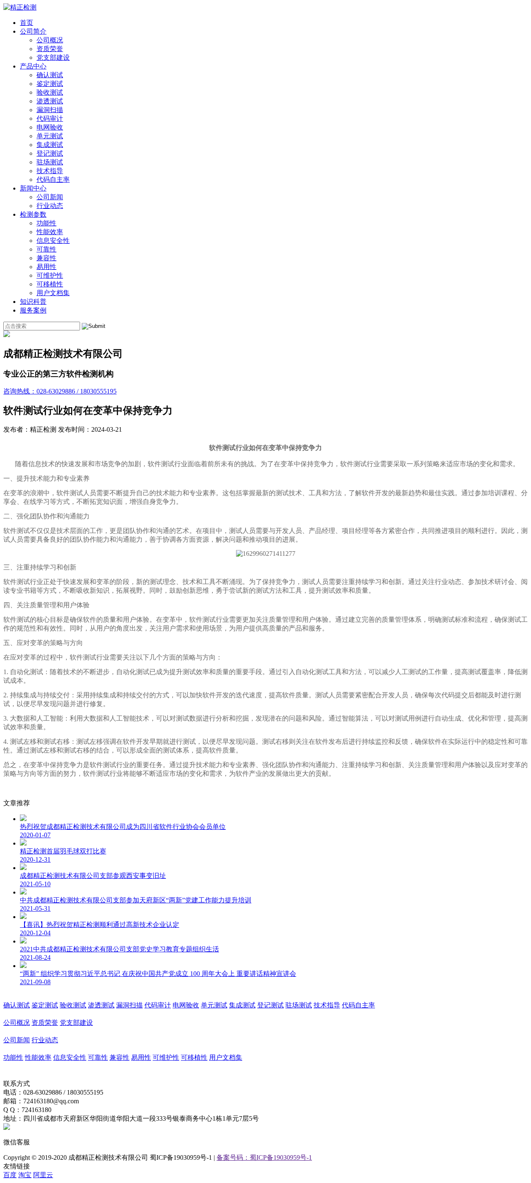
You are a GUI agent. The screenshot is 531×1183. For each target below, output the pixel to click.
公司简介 (33, 31)
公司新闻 (50, 196)
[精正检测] (20, 7)
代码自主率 (53, 179)
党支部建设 (53, 57)
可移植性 (50, 284)
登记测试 (50, 153)
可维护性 (50, 275)
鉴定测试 (50, 83)
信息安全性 (53, 240)
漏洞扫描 (50, 109)
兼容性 (46, 258)
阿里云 (43, 1174)
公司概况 (50, 40)
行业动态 (50, 205)
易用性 (46, 266)
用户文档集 (53, 292)
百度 (10, 1174)
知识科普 (33, 301)
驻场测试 (50, 162)
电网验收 (50, 127)
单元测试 (50, 135)
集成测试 (50, 144)
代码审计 (50, 118)
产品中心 (33, 66)
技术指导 (50, 170)
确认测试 (50, 74)
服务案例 (33, 310)
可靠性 (46, 249)
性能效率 (50, 231)
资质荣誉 (50, 48)
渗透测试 (50, 101)
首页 (26, 22)
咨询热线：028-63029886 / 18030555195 (60, 391)
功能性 (46, 223)
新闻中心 (33, 188)
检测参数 (33, 214)
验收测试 (50, 92)
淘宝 (25, 1174)
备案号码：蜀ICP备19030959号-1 (264, 1157)
